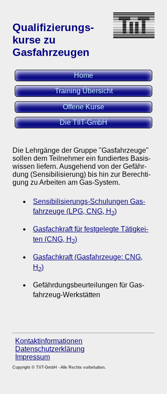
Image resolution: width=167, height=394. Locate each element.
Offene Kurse (83, 107)
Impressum (32, 357)
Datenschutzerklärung (50, 349)
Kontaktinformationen (48, 341)
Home (83, 75)
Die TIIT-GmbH (83, 122)
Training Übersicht (84, 91)
